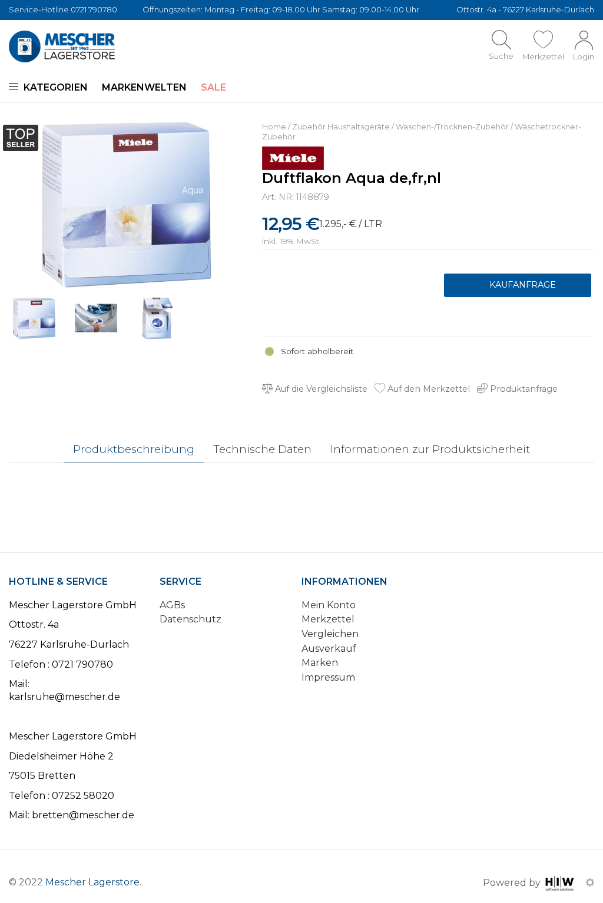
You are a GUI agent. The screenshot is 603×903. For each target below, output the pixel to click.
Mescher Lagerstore (92, 882)
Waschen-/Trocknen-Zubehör (452, 126)
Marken (320, 662)
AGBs (172, 605)
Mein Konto (329, 605)
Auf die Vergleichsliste (320, 389)
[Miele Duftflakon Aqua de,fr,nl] (126, 203)
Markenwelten (144, 87)
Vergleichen (330, 633)
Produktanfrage (517, 285)
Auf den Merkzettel (427, 389)
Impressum (328, 677)
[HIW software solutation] (561, 882)
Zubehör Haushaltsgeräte (341, 126)
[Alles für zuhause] (62, 46)
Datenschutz (190, 619)
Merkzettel (328, 619)
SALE (213, 87)
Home (274, 126)
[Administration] (590, 882)
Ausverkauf (329, 648)
